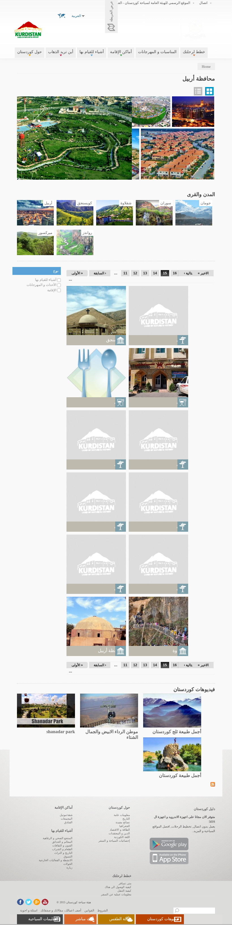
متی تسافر (125, 883)
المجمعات (66, 818)
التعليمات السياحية (43, 919)
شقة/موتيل (66, 815)
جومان (206, 203)
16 (175, 273)
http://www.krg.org (195, 29)
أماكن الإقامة (121, 52)
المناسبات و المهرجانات (157, 52)
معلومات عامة (122, 815)
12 (135, 273)
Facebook (20, 902)
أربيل (48, 203)
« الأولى (77, 273)
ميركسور (45, 233)
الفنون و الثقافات (62, 845)
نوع (56, 271)
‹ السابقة (100, 273)
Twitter (28, 902)
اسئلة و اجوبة (28, 910)
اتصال (203, 3)
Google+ (36, 902)
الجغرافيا (124, 826)
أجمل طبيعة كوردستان (180, 775)
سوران (165, 203)
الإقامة (51, 290)
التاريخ (126, 818)
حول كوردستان (29, 52)
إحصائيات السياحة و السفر (114, 840)
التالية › (189, 273)
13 (145, 273)
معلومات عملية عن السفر (116, 894)
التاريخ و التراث (63, 852)
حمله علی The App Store (169, 858)
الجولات (67, 863)
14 (155, 273)
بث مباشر (84, 919)
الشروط (102, 910)
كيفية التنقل (124, 890)
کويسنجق (84, 203)
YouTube (45, 902)
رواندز (87, 233)
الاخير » (203, 273)
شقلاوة (126, 203)
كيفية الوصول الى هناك (118, 887)
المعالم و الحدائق (62, 841)
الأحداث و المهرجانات (41, 285)
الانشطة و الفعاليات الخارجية (55, 860)
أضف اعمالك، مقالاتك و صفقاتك (60, 910)
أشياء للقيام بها (92, 52)
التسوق (68, 856)
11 (125, 273)
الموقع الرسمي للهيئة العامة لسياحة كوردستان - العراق (151, 3)
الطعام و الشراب (62, 849)
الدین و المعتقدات (119, 833)
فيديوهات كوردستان (163, 919)
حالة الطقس (119, 919)
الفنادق (68, 822)
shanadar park (60, 731)
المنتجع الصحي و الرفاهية (57, 838)
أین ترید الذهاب (60, 52)
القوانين (89, 910)
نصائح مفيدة (123, 822)
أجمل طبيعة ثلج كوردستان (176, 731)
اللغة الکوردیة (122, 837)
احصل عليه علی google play (169, 844)
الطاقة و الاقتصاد (120, 829)
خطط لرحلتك (194, 52)
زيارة (69, 867)
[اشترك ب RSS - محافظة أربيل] (212, 784)
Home (206, 66)
